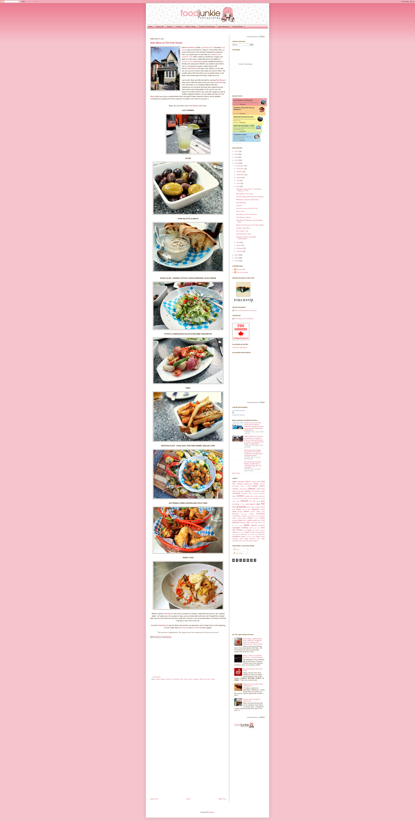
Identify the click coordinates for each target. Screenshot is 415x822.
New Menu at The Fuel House (166, 42)
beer (233, 484)
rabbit (248, 522)
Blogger (211, 812)
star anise (241, 532)
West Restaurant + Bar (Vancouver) (243, 100)
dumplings (235, 504)
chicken (168, 679)
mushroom (260, 514)
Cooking (179, 26)
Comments (239, 553)
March (239, 245)
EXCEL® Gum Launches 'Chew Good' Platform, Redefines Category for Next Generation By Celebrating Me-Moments (254, 426)
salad (201, 679)
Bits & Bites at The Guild (244, 194)
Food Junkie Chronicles (238, 410)
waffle (263, 538)
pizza (250, 520)
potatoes (196, 679)
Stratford (252, 532)
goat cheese (251, 507)
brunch (262, 484)
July (238, 180)
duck (263, 501)
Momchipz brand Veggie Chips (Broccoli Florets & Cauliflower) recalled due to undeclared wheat (253, 452)
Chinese (257, 491)
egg (247, 504)
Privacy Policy (238, 26)
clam (234, 496)
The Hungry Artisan (252, 534)
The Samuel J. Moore (243, 217)
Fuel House (190, 47)
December (240, 166)
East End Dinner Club (243, 234)
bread (158, 679)
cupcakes (255, 498)
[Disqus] (188, 711)
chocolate (236, 493)
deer (238, 501)
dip (251, 501)
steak (247, 532)
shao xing (257, 527)
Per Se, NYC (240, 211)
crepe (245, 498)
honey (186, 679)
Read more (243, 104)
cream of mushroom (237, 498)
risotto (260, 522)
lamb (234, 511)
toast (260, 534)
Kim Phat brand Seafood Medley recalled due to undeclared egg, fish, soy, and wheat (253, 464)
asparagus (241, 481)
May (238, 186)
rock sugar (238, 525)
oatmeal (257, 516)
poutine (242, 522)
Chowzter (255, 493)
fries (182, 679)
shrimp (212, 679)
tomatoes (236, 536)
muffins (251, 514)
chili (253, 491)
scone (251, 528)
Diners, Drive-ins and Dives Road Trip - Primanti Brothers (253, 656)
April (238, 242)
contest (240, 496)
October (240, 171)
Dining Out (160, 26)
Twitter (196, 628)
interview (244, 509)
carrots (235, 489)
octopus (262, 516)
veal (241, 538)
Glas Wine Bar (241, 202)
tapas (242, 534)
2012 (237, 255)
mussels (244, 516)
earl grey (242, 504)
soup (249, 530)
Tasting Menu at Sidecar (240, 134)
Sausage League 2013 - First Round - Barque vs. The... (249, 190)
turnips (263, 536)
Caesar (262, 486)
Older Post (222, 799)
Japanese (255, 509)
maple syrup (260, 511)
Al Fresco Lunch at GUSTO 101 (247, 208)
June (238, 183)
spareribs (262, 530)
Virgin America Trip (251, 538)
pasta (240, 520)
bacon (248, 481)
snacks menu (188, 61)
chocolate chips (246, 493)
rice (256, 522)
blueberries (248, 484)
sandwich (261, 525)
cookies (247, 496)
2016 (237, 154)
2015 (237, 157)
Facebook (184, 628)
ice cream (236, 509)
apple (234, 481)
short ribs (207, 679)
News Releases (223, 26)
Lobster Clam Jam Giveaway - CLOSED (243, 126)
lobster (246, 511)
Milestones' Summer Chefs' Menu (247, 199)
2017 (237, 151)
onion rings (242, 518)
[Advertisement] (241, 597)
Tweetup (235, 538)
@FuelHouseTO (207, 47)
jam (249, 509)
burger (255, 486)
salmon (254, 525)
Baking (169, 26)
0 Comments (156, 677)
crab (255, 496)
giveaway (241, 506)
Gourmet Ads (240, 269)
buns (249, 486)
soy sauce (255, 530)
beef (263, 481)
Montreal (235, 514)
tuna (258, 536)
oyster (262, 518)
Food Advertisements (252, 36)
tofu (263, 534)
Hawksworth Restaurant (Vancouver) (243, 117)
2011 (236, 258)
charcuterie (242, 489)
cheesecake (261, 489)
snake (244, 530)
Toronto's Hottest (250, 536)
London (253, 511)
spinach (235, 532)
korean (263, 509)
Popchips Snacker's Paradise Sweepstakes (246, 238)
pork (255, 520)
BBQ (258, 481)
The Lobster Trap (242, 231)
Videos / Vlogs (190, 26)
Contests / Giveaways (207, 26)
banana (254, 481)
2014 (237, 160)
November (240, 169)
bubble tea (243, 486)
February (240, 248)
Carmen (239, 205)
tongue (243, 536)
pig (247, 520)
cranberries (261, 496)
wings (251, 541)
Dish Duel (256, 501)
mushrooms (236, 516)
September (241, 174)
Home (150, 26)
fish (263, 503)
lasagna (240, 511)
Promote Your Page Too (238, 415)
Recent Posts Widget (237, 143)
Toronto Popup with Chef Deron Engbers (250, 197)
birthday (240, 484)
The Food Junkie (242, 272)
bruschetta (235, 486)
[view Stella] (244, 310)
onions (249, 518)
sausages (236, 528)
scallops (244, 528)
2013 (237, 163)
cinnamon (262, 493)
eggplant (252, 504)
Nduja (249, 516)
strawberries (260, 532)
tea (246, 534)
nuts (252, 516)
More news (236, 473)
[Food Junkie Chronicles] (233, 413)
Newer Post (154, 799)
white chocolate (243, 541)
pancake (235, 520)
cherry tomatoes (238, 491)
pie (244, 520)
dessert (177, 679)
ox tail (256, 518)
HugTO (262, 507)
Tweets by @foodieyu (239, 347)
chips (263, 491)
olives (190, 679)
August (239, 177)
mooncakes (244, 514)
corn (173, 679)
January (240, 251)
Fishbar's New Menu (243, 228)
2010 (237, 261)
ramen (252, 522)
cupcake (250, 498)
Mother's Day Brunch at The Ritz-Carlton (250, 225)
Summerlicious (236, 534)
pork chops (261, 520)
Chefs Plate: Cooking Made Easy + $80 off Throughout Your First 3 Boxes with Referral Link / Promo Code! (252, 641)
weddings (235, 541)
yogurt (255, 541)
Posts (237, 549)
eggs (258, 504)
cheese (162, 679)
